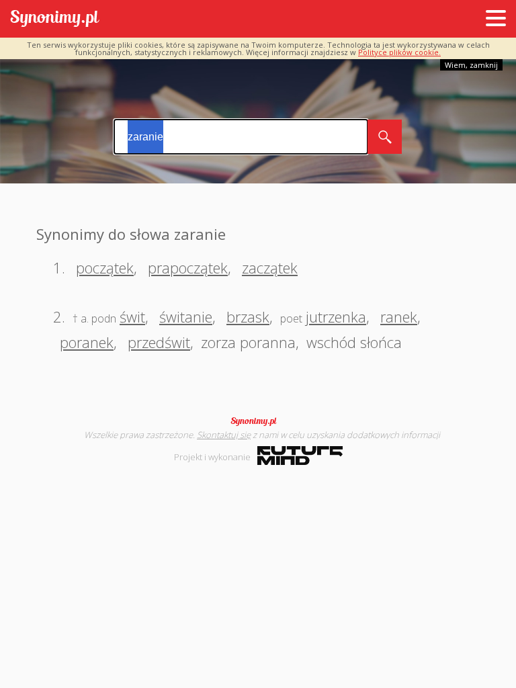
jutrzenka (336, 316)
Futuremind (300, 455)
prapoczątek (188, 267)
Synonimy (258, 421)
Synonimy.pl (54, 19)
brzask (247, 316)
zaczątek (270, 267)
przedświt (159, 342)
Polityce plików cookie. (399, 52)
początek (105, 267)
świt (132, 316)
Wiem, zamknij (471, 65)
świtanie (185, 316)
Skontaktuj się (224, 435)
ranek (398, 316)
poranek (87, 342)
